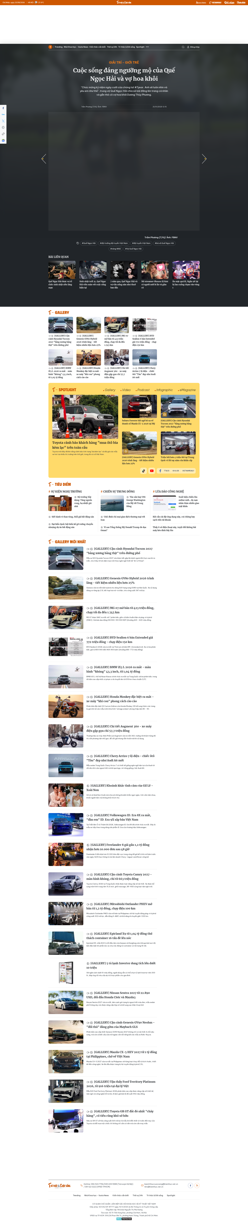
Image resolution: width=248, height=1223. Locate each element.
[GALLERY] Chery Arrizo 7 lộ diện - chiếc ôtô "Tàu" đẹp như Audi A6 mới (144, 373)
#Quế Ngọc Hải (89, 243)
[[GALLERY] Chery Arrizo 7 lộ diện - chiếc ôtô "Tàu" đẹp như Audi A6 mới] (144, 357)
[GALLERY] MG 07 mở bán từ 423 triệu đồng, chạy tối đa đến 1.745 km (116, 340)
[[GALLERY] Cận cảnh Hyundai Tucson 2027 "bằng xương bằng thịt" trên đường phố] (60, 325)
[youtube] (151, 471)
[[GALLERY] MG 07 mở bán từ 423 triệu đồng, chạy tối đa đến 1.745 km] (116, 325)
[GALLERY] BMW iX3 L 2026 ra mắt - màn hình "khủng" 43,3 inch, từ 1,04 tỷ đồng (60, 373)
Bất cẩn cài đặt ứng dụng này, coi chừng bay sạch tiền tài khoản (174, 518)
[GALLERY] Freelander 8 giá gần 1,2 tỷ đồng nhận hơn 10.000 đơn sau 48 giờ (117, 847)
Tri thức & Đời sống (126, 47)
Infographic (164, 390)
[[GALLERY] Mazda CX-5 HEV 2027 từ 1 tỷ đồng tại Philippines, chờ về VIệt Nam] (65, 1061)
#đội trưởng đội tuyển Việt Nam (114, 243)
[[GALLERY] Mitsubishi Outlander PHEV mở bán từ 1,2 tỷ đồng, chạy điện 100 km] (65, 913)
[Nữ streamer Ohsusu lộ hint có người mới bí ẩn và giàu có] (155, 270)
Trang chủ (50, 47)
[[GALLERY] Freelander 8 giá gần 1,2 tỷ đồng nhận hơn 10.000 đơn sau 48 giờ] (65, 854)
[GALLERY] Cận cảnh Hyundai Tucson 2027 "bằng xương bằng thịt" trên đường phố (59, 340)
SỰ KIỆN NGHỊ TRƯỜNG (66, 491)
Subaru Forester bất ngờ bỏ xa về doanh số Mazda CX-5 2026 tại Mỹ (138, 422)
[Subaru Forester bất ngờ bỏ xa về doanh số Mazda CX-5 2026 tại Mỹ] (139, 406)
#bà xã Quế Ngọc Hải (164, 243)
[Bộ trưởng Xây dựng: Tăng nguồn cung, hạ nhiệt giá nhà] (60, 503)
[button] (204, 159)
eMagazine (188, 390)
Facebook (190, 1185)
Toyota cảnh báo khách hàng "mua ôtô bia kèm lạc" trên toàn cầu (85, 445)
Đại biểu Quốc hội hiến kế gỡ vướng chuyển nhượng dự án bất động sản (70, 525)
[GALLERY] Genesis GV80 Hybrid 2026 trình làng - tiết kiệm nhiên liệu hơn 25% (88, 340)
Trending (59, 47)
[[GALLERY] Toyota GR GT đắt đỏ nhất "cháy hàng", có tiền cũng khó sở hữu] (65, 1120)
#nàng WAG (115, 249)
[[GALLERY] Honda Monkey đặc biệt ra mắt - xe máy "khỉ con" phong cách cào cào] (88, 357)
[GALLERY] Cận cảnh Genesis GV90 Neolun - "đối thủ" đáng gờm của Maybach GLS (120, 1025)
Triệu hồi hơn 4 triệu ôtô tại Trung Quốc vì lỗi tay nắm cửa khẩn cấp (177, 459)
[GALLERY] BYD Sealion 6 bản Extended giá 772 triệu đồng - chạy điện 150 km (144, 340)
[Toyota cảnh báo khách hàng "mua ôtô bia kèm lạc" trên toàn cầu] (85, 417)
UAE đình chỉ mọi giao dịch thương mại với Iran (123, 518)
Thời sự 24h (112, 47)
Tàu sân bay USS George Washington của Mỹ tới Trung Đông (135, 502)
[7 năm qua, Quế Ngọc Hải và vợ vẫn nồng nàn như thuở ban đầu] (124, 270)
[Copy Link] (3, 134)
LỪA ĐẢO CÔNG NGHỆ (169, 491)
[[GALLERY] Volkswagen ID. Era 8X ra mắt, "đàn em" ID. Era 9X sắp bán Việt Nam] (65, 824)
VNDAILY (215, 2)
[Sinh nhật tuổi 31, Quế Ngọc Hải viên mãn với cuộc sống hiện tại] (93, 270)
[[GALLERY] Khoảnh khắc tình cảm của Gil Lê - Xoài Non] (65, 795)
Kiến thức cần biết (98, 47)
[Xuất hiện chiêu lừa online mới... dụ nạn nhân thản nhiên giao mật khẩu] (164, 503)
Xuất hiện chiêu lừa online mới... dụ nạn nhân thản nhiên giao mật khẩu (189, 502)
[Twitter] (3, 121)
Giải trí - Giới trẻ (124, 62)
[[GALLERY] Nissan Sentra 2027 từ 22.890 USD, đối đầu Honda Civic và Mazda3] (65, 1002)
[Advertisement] (124, 24)
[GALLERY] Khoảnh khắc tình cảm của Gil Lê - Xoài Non (119, 788)
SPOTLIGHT (67, 389)
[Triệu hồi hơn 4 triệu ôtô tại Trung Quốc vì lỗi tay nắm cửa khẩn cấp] (178, 443)
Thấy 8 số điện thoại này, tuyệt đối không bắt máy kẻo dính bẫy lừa (174, 529)
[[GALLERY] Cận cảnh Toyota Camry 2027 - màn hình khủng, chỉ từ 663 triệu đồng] (65, 884)
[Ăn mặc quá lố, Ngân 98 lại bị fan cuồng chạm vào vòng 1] (186, 270)
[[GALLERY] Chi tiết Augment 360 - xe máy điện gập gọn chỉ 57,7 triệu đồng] (116, 357)
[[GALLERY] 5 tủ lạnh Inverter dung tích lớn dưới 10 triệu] (65, 972)
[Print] (3, 127)
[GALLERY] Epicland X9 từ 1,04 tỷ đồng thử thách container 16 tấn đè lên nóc (119, 936)
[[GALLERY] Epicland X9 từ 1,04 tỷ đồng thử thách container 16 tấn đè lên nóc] (65, 943)
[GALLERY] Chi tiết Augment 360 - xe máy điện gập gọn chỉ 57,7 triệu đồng (116, 373)
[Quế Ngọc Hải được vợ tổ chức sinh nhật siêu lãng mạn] (62, 270)
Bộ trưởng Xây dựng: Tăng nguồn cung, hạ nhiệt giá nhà (83, 502)
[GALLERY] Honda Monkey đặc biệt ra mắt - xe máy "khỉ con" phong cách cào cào (88, 373)
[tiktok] (143, 471)
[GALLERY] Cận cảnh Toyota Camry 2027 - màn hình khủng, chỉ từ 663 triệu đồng (119, 877)
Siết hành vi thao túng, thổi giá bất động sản (72, 517)
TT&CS (166, 471)
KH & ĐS (176, 471)
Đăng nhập (195, 47)
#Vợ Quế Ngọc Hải (133, 249)
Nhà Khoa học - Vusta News (76, 47)
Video (126, 390)
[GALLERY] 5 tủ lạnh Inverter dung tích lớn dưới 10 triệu (120, 965)
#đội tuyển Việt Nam (141, 243)
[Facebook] (3, 108)
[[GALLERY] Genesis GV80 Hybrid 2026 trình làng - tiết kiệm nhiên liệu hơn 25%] (88, 325)
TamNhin (241, 2)
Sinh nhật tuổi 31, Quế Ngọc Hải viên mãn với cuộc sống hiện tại (92, 284)
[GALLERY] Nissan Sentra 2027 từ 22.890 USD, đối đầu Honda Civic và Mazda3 (118, 995)
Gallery (110, 390)
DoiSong (229, 2)
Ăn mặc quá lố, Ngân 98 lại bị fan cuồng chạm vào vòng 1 (185, 284)
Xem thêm (147, 47)
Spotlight (140, 47)
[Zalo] (3, 114)
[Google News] (3, 140)
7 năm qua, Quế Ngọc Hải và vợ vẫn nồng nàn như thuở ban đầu (123, 284)
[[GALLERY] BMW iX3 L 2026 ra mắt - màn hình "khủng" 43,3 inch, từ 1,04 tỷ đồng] (60, 357)
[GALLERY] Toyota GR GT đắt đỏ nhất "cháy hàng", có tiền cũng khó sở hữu (119, 1113)
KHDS (201, 2)
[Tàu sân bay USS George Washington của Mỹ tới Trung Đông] (112, 503)
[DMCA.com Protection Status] (124, 1218)
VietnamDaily (188, 471)
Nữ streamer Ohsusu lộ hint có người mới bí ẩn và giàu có (154, 284)
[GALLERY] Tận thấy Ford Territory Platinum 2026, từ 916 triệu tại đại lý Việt (120, 1084)
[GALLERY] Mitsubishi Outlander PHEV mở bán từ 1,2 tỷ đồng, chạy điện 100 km (119, 906)
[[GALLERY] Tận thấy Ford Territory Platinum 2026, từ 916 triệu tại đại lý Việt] (65, 1091)
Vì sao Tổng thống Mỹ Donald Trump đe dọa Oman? (123, 529)
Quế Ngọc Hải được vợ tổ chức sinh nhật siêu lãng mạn (60, 284)
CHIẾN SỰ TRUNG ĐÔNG (119, 491)
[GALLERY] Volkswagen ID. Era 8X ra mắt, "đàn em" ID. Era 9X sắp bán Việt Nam (118, 817)
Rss (197, 1185)
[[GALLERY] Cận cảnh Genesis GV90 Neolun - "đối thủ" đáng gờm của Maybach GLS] (65, 1032)
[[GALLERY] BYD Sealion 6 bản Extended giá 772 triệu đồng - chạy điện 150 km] (144, 325)
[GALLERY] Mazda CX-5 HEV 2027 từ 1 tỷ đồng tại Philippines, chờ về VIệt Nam (121, 1054)
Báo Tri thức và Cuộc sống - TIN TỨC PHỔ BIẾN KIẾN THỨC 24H (124, 2)
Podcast (143, 390)
